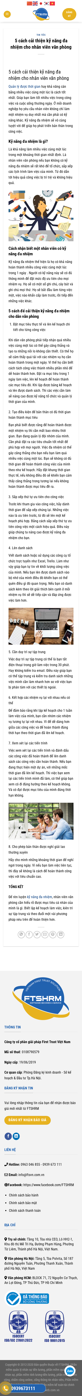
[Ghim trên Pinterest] (52, 934)
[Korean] (47, 3)
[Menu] (7, 14)
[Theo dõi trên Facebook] (8, 1136)
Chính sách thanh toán (25, 1210)
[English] (35, 3)
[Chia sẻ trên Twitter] (37, 934)
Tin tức (41, 35)
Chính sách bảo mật (23, 1203)
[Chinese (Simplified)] (30, 3)
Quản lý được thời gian (24, 86)
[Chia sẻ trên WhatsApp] (21, 934)
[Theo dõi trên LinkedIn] (16, 1136)
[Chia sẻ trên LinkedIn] (60, 934)
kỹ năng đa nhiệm (39, 897)
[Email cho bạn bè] (45, 934)
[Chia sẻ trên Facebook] (29, 934)
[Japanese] (41, 3)
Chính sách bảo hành (23, 1195)
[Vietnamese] (52, 3)
